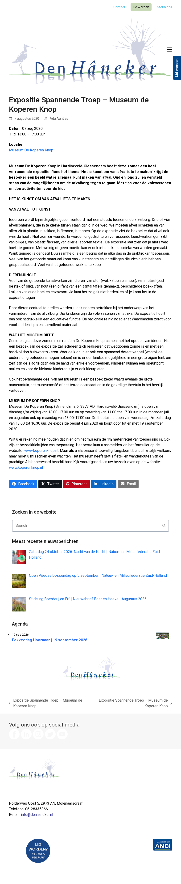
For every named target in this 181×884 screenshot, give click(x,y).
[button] (169, 49)
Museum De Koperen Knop (31, 150)
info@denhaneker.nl (37, 814)
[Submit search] (164, 525)
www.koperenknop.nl (41, 450)
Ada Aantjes (59, 118)
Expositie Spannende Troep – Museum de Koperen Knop (45, 703)
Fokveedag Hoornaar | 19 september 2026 (49, 640)
